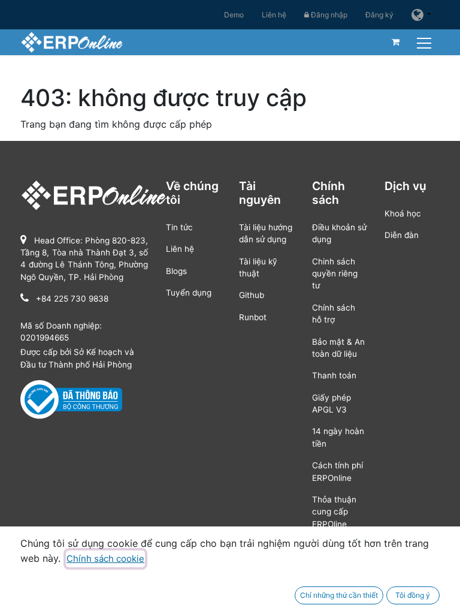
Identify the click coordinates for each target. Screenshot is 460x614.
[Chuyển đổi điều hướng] (425, 41)
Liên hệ (274, 14)
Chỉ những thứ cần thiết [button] (339, 595)
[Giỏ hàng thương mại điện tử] (396, 42)
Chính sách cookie (105, 558)
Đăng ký (379, 14)
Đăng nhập (328, 14)
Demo (234, 14)
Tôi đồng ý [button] (412, 595)
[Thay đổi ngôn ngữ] (421, 15)
